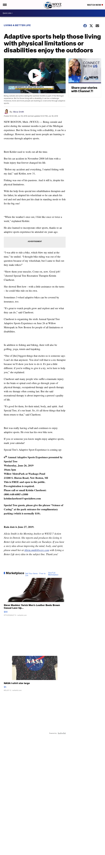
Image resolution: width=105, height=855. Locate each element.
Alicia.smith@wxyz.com (36, 550)
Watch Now (94, 5)
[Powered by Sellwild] (62, 733)
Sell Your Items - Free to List (35, 574)
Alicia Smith (18, 111)
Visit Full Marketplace (53, 574)
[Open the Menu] (4, 4)
